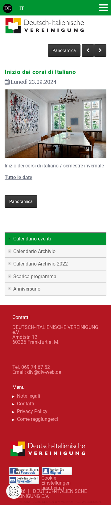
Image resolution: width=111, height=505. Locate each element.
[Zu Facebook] (23, 471)
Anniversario (26, 289)
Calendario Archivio (34, 251)
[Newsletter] (23, 480)
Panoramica (64, 50)
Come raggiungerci (37, 419)
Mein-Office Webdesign (81, 501)
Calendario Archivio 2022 (40, 264)
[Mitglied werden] (56, 471)
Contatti (25, 404)
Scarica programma (34, 276)
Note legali (28, 396)
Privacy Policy (32, 411)
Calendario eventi (32, 239)
